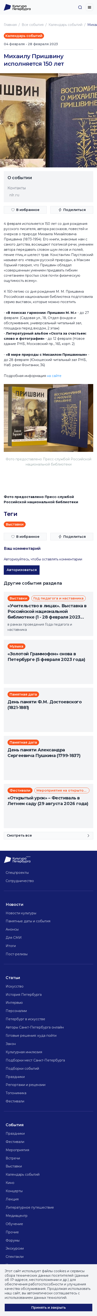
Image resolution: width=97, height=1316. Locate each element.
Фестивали (15, 1101)
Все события (33, 25)
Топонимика (16, 1093)
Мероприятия (17, 1150)
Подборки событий (22, 1068)
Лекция (12, 1199)
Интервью (14, 1002)
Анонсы (12, 929)
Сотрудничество (20, 881)
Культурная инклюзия (24, 1052)
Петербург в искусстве (25, 1019)
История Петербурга (24, 994)
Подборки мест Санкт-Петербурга (35, 1060)
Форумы (13, 1240)
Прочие (12, 1232)
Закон (11, 1044)
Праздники (15, 1077)
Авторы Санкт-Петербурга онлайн (35, 1027)
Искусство (15, 986)
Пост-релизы (17, 954)
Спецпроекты (17, 873)
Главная (10, 25)
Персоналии (16, 1011)
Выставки (14, 1166)
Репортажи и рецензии (25, 1085)
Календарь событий (65, 25)
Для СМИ (14, 937)
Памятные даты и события (28, 921)
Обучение (14, 1224)
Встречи (13, 1158)
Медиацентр (17, 1216)
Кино (10, 1183)
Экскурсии (15, 1248)
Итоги (11, 946)
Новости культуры (21, 913)
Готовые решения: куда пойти (31, 1035)
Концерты (14, 1191)
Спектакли (15, 1257)
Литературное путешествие (30, 1207)
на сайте (54, 376)
